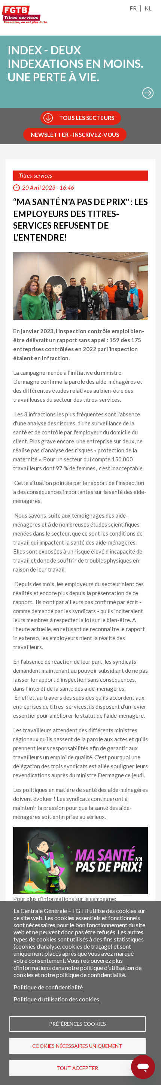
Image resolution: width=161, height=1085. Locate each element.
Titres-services (35, 175)
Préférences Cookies (77, 1024)
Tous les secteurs (86, 117)
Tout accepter (77, 1068)
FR (133, 8)
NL (148, 8)
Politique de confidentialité (48, 987)
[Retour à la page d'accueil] (24, 16)
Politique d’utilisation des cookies (56, 999)
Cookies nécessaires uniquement (77, 1046)
